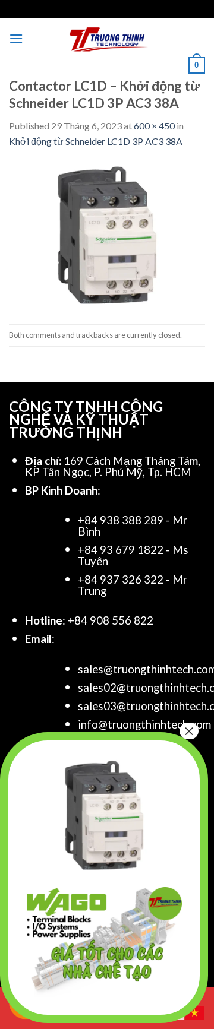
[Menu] (16, 38)
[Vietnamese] (195, 1011)
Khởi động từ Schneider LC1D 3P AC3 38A (95, 141)
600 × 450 (154, 125)
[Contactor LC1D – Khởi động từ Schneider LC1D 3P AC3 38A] (107, 234)
